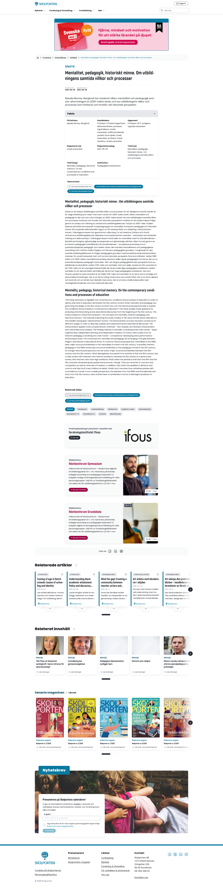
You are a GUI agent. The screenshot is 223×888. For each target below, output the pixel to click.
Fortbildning (107, 857)
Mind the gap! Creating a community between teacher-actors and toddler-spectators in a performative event (114, 583)
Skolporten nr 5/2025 (171, 743)
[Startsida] (38, 57)
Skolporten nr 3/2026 (43, 743)
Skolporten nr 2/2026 (75, 743)
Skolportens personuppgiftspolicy (60, 826)
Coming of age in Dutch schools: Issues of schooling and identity (50, 583)
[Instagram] (186, 854)
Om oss (105, 874)
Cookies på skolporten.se (48, 870)
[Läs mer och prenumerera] (50, 717)
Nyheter (105, 862)
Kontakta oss (141, 877)
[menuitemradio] (40, 10)
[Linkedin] (115, 551)
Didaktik (73, 57)
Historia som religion (141, 661)
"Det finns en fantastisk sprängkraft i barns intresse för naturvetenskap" (50, 664)
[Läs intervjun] (50, 645)
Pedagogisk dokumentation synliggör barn (112, 662)
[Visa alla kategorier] (62, 574)
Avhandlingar (60, 57)
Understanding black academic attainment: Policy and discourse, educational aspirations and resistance (81, 583)
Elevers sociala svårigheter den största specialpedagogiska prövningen (177, 664)
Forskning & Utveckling (112, 866)
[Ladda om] (76, 565)
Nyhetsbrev (74, 857)
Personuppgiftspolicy (46, 874)
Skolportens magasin (79, 862)
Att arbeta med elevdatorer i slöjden (146, 581)
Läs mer (72, 692)
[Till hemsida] (45, 858)
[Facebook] (110, 551)
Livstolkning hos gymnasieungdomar (76, 662)
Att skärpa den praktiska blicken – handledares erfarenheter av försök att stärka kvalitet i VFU (178, 583)
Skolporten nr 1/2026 (107, 743)
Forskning (47, 57)
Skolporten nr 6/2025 (139, 743)
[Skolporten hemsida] (46, 4)
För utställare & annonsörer (115, 870)
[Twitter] (175, 854)
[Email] (121, 551)
